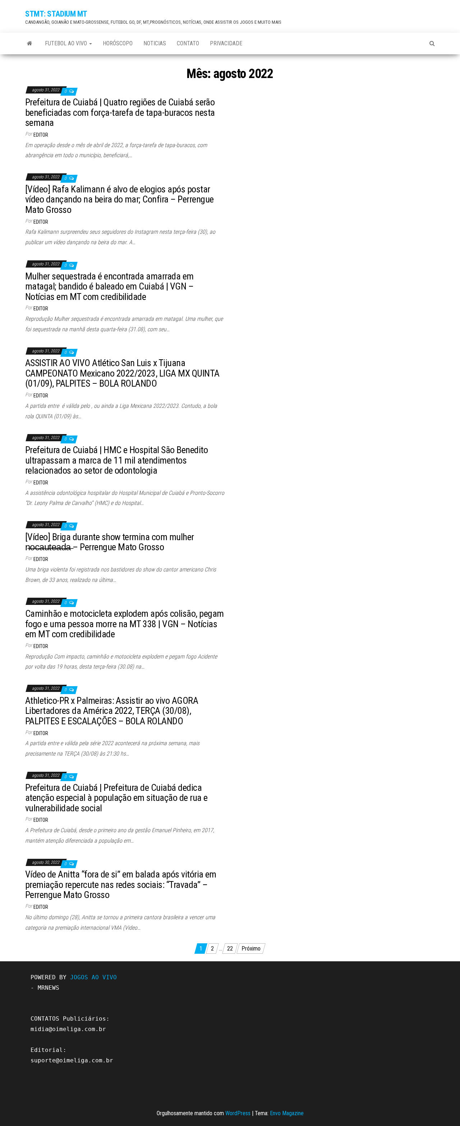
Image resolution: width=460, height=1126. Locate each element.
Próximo (251, 948)
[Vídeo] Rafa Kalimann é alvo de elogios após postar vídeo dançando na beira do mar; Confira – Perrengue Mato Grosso (119, 199)
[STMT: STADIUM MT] (30, 43)
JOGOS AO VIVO (93, 977)
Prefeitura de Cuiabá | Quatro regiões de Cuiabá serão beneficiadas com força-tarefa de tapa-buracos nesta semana (120, 112)
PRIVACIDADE (226, 43)
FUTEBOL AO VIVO (66, 43)
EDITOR (40, 135)
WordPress (237, 1113)
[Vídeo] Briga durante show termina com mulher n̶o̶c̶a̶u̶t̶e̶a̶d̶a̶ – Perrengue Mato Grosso (109, 542)
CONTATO (188, 43)
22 (230, 948)
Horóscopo (118, 43)
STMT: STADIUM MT (56, 13)
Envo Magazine (287, 1113)
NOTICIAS (154, 43)
